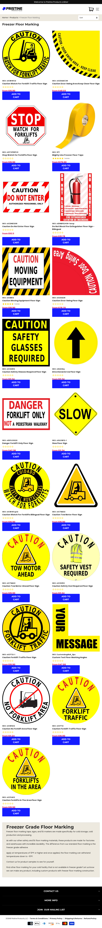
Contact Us (51, 891)
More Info (51, 900)
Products (14, 17)
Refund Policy (90, 918)
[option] (51, 2)
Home (5, 17)
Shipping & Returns (73, 918)
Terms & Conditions (39, 918)
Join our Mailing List (51, 909)
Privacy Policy (56, 918)
